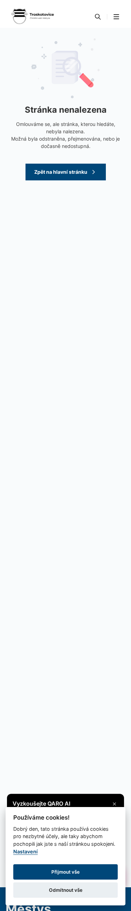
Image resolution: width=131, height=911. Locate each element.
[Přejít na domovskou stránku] (32, 17)
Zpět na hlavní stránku (60, 172)
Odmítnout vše (65, 890)
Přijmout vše (65, 872)
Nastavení (25, 851)
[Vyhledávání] (98, 16)
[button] (116, 17)
